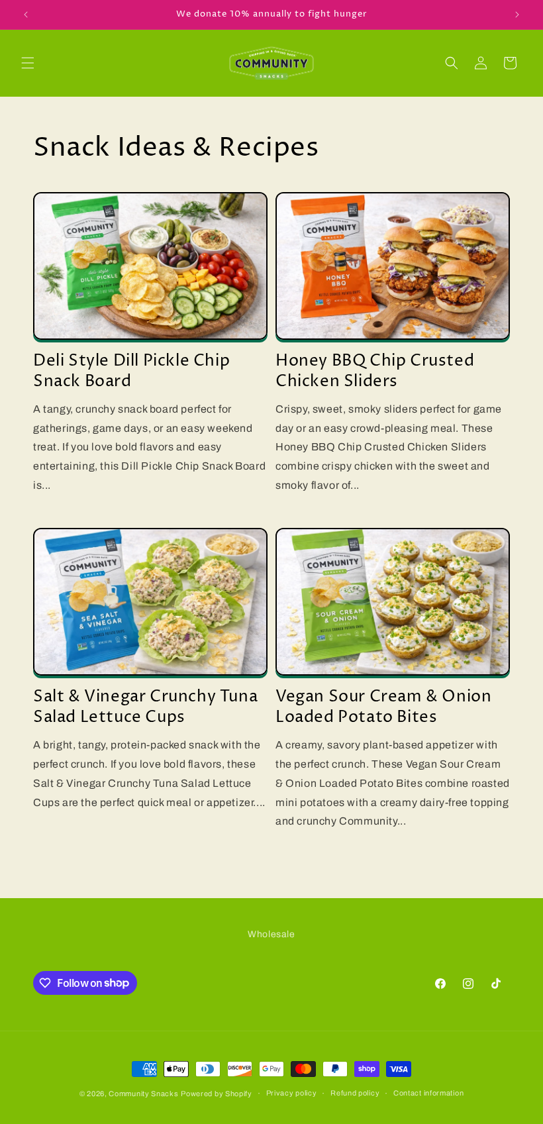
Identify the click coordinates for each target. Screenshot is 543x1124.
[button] (27, 62)
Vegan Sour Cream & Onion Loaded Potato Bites (383, 707)
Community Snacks (143, 1094)
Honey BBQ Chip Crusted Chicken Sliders (374, 371)
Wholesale (271, 934)
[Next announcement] (517, 14)
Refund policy (354, 1093)
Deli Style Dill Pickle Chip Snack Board (131, 371)
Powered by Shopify (216, 1094)
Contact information (428, 1093)
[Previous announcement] (25, 14)
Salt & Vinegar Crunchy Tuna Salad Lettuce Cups (145, 707)
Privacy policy (291, 1093)
